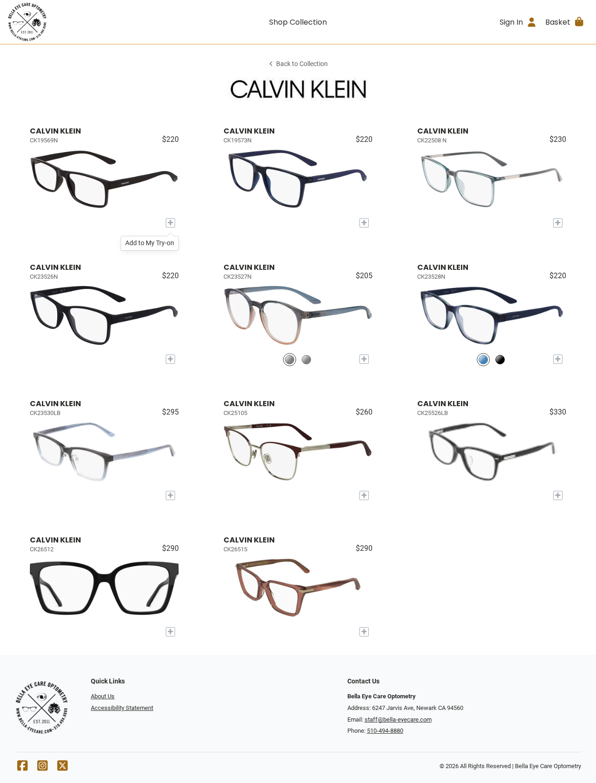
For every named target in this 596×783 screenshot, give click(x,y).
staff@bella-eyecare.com (398, 719)
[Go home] (80, 22)
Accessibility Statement (122, 707)
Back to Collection (302, 64)
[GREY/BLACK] (306, 359)
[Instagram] (42, 767)
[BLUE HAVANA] (483, 359)
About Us (103, 696)
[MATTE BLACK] (500, 359)
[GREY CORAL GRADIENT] (289, 359)
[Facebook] (22, 767)
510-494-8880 (385, 730)
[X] (62, 767)
